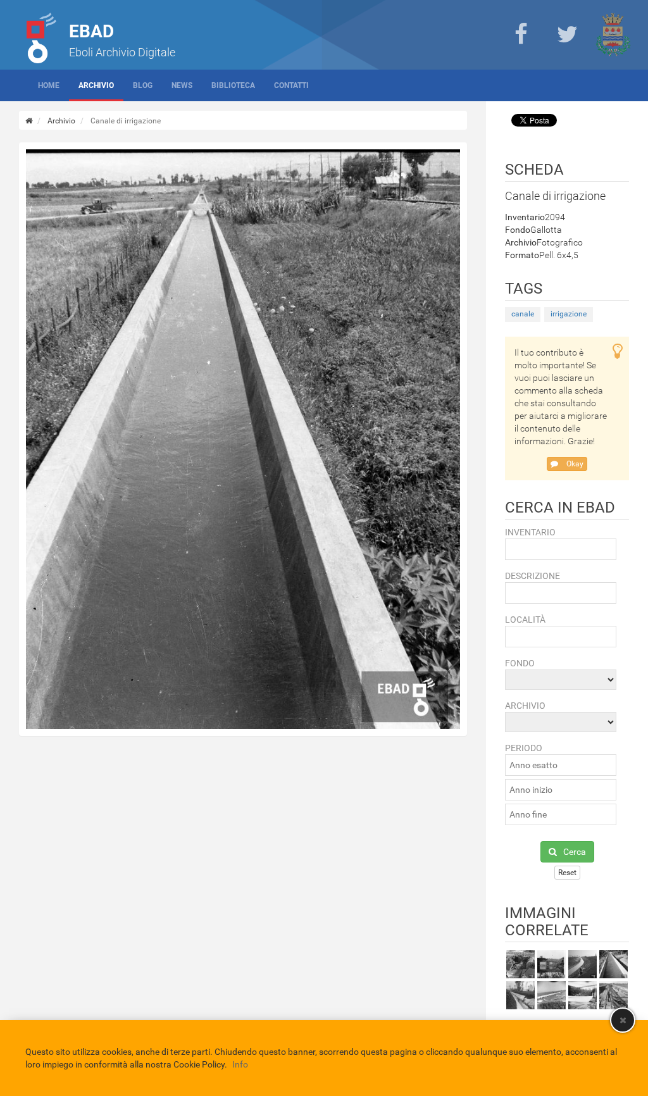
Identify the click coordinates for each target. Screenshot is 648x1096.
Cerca (574, 852)
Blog (143, 85)
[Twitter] (567, 35)
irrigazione (569, 313)
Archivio (96, 85)
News (181, 85)
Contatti (291, 85)
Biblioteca (233, 85)
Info (240, 1064)
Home (48, 85)
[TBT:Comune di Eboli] (613, 35)
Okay (573, 463)
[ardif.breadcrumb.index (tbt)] (28, 120)
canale (522, 313)
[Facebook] (521, 35)
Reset (567, 872)
